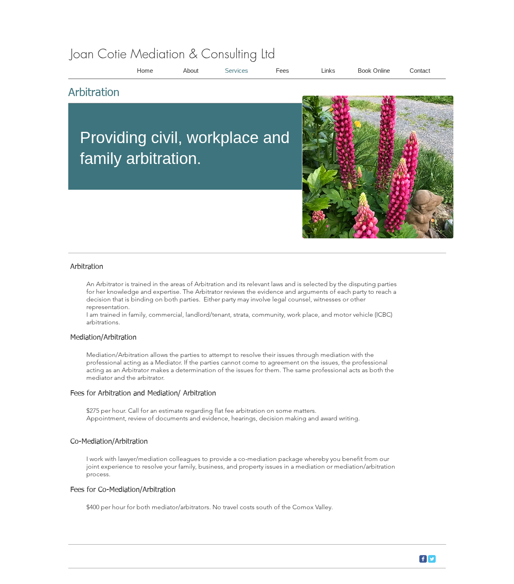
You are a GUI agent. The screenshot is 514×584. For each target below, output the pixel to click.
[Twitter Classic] (432, 559)
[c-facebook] (423, 559)
